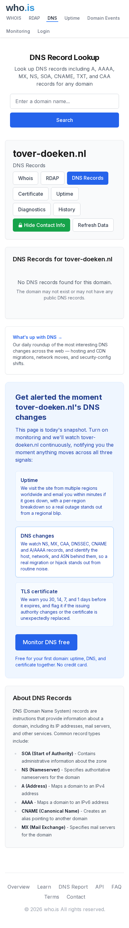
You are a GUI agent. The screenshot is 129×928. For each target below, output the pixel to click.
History (67, 209)
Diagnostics (31, 209)
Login (44, 31)
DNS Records (87, 178)
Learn (44, 887)
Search (64, 120)
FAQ (116, 887)
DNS (52, 18)
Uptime (72, 18)
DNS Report (73, 887)
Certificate (30, 194)
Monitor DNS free (46, 642)
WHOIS (13, 18)
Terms (51, 897)
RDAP (34, 18)
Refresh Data (93, 225)
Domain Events (103, 18)
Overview (19, 887)
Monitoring (18, 31)
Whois (25, 178)
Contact (76, 897)
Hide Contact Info (44, 225)
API (99, 887)
